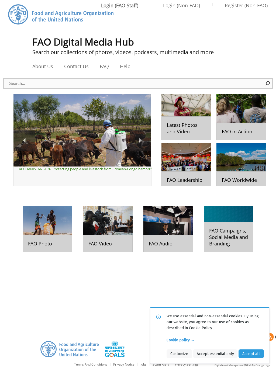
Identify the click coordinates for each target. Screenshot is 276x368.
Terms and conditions (90, 365)
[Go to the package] (186, 117)
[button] (268, 83)
